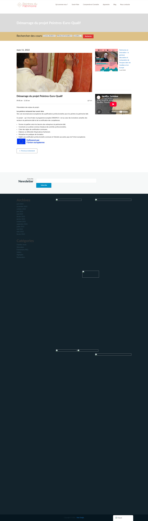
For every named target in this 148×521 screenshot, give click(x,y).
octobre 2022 (21, 221)
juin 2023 (20, 211)
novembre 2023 (22, 206)
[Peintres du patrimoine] (27, 5)
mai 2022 (20, 229)
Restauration (21, 257)
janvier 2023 (21, 219)
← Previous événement (27, 151)
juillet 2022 (20, 226)
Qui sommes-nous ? (61, 4)
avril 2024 (20, 204)
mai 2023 (20, 214)
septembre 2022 (22, 224)
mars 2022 (20, 231)
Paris (90, 100)
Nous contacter (125, 4)
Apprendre (106, 4)
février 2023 (21, 216)
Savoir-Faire (75, 4)
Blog (114, 4)
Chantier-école (21, 244)
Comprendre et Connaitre (91, 4)
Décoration (20, 247)
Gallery (19, 252)
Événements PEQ (22, 250)
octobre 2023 (21, 209)
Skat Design (80, 517)
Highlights (20, 255)
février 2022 (21, 234)
